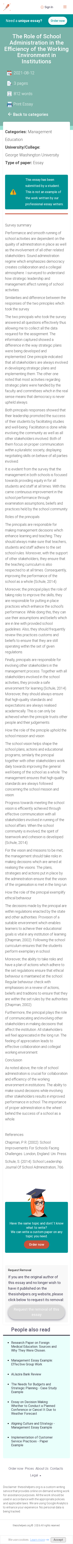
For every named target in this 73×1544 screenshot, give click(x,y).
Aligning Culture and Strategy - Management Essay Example (33, 1425)
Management (40, 131)
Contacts (56, 1468)
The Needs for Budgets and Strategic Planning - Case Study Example (34, 1388)
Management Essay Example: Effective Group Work (32, 1362)
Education (14, 139)
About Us (41, 1468)
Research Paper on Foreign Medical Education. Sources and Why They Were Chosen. (34, 1346)
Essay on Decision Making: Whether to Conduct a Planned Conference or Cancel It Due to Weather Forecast (33, 1408)
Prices (29, 1468)
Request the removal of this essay (36, 1312)
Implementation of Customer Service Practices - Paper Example (32, 1441)
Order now (58, 20)
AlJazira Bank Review (26, 1374)
